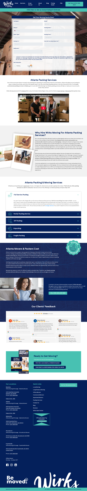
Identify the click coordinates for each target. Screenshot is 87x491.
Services (22, 3)
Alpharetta (68, 91)
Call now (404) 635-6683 (57, 293)
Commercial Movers (38, 395)
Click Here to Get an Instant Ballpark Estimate (43, 10)
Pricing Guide (53, 4)
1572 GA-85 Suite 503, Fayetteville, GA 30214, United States (17, 449)
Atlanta (24, 91)
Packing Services (37, 400)
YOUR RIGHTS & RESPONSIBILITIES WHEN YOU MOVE (49, 367)
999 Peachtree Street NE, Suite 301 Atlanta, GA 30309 (13, 407)
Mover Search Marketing (75, 489)
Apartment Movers (38, 397)
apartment (26, 186)
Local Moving (36, 387)
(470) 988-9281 (14, 395)
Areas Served (30, 4)
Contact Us (36, 403)
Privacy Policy (24, 489)
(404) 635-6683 (57, 288)
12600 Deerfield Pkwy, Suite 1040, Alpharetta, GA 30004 (14, 422)
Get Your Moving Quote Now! (68, 385)
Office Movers (37, 392)
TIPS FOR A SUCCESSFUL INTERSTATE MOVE (47, 363)
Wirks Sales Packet (38, 410)
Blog (47, 3)
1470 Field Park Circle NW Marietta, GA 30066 (12, 393)
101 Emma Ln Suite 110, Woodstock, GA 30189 (17, 436)
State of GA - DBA (10, 399)
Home (16, 3)
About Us (40, 4)
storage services (49, 206)
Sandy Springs (61, 91)
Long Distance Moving (39, 390)
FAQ (61, 3)
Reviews (35, 408)
